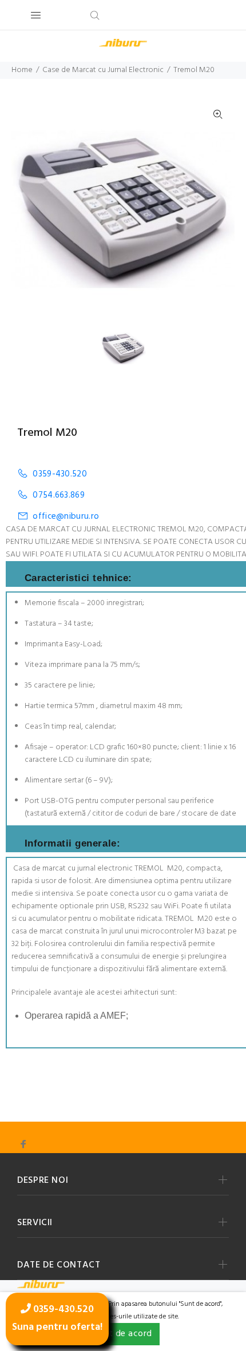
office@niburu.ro (66, 516)
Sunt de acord (123, 1333)
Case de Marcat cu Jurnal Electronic (103, 70)
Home (22, 70)
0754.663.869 (59, 495)
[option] (130, 348)
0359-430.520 (60, 473)
